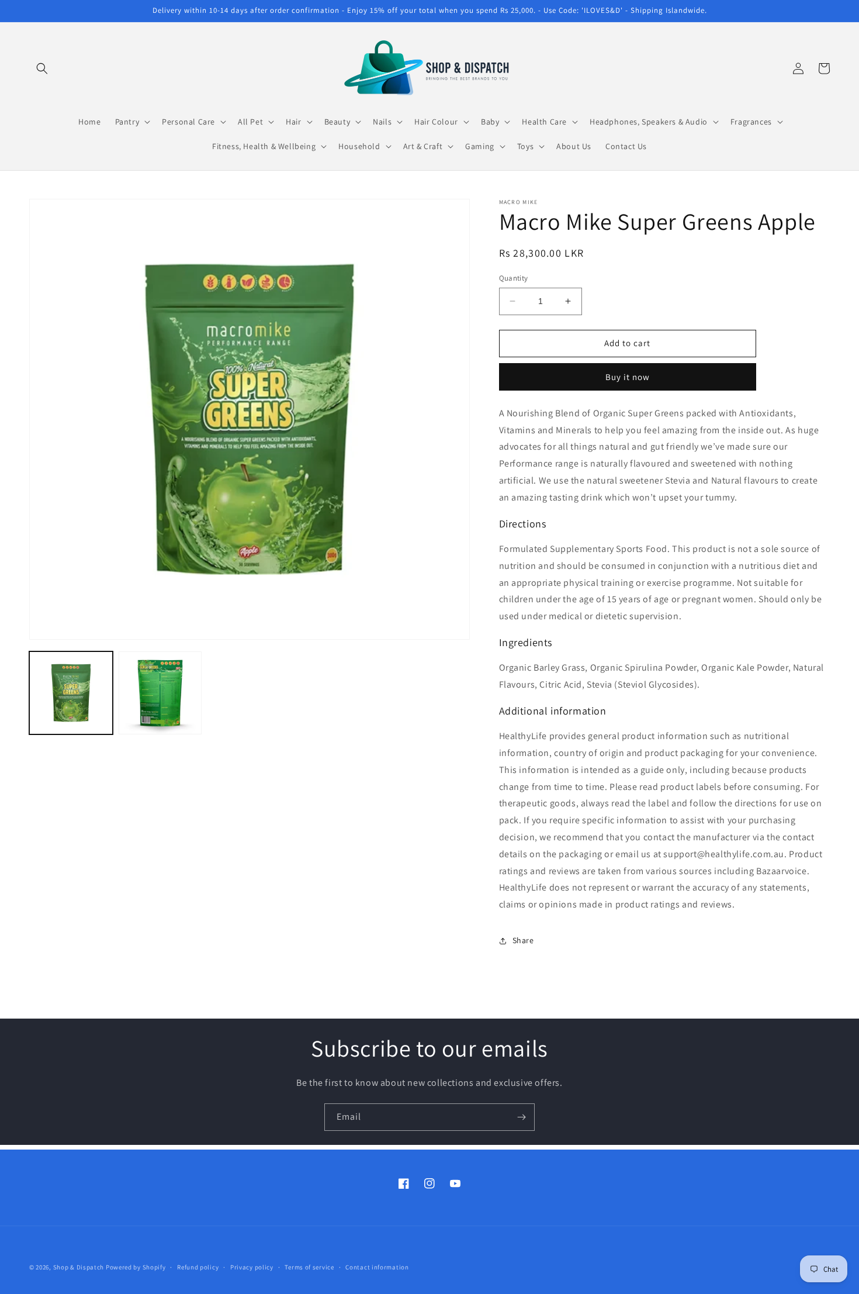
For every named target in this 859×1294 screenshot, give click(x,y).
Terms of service (309, 1267)
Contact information (376, 1267)
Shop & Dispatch (79, 1267)
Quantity (513, 278)
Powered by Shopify (136, 1267)
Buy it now (627, 376)
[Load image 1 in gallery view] (71, 693)
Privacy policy (251, 1267)
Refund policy (198, 1267)
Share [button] (523, 940)
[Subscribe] (521, 1117)
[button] (42, 68)
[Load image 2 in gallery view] (160, 693)
